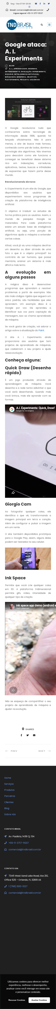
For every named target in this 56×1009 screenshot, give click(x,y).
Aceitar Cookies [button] (39, 1000)
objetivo (31, 77)
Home (7, 778)
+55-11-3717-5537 (35, 13)
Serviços (9, 784)
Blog (12, 65)
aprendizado (20, 69)
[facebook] (40, 3)
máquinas (10, 77)
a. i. (11, 69)
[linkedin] (44, 3)
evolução (26, 71)
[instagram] (29, 6)
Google (9, 74)
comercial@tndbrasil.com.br (30, 10)
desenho (32, 69)
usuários (35, 79)
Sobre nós (10, 814)
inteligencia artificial (26, 74)
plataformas (12, 79)
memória (21, 77)
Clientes (8, 802)
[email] (36, 3)
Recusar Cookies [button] (16, 1000)
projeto (24, 79)
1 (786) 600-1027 (18, 886)
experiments (39, 71)
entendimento (12, 71)
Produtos (9, 790)
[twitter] (49, 3)
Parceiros (9, 796)
